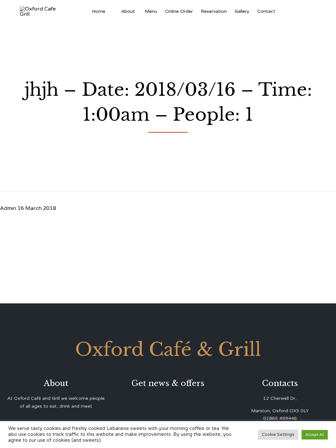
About (128, 11)
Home (98, 11)
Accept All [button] (314, 435)
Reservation (214, 11)
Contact (266, 11)
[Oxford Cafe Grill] (39, 11)
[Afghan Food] (113, 11)
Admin (8, 208)
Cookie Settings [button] (278, 434)
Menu (151, 11)
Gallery (242, 11)
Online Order (179, 11)
